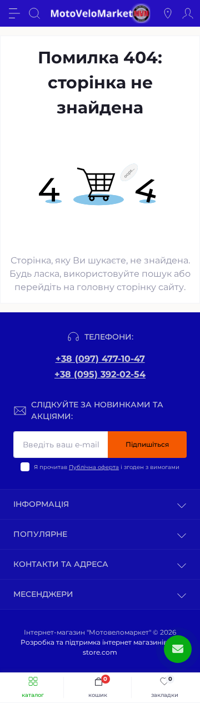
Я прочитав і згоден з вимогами (106, 467)
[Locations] (167, 13)
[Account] (187, 13)
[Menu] (14, 13)
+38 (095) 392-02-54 (100, 374)
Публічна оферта (94, 467)
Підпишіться (147, 444)
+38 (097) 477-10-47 (100, 358)
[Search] (34, 13)
